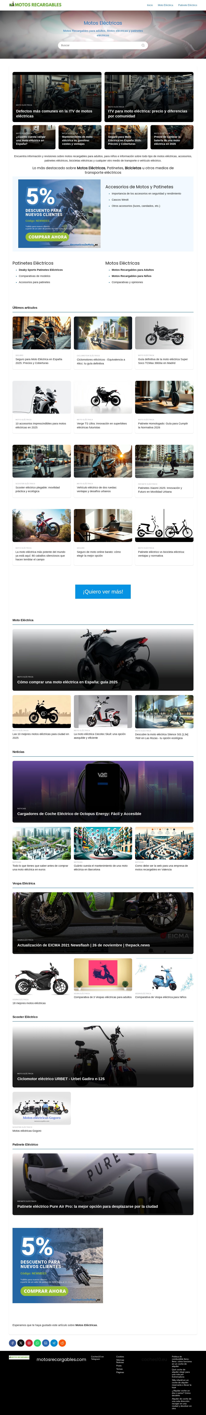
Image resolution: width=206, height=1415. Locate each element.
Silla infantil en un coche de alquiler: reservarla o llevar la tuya (181, 1384)
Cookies (120, 1356)
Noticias (18, 751)
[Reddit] (62, 1343)
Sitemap (120, 1360)
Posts (119, 1365)
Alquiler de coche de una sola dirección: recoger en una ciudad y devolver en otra (182, 1404)
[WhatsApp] (37, 1343)
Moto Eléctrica (165, 5)
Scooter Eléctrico (25, 1017)
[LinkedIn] (45, 1343)
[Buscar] (142, 45)
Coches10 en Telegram (97, 1357)
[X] (20, 1343)
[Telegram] (54, 1343)
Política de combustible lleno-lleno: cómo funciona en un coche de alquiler (182, 1361)
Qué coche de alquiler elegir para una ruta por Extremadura (181, 1373)
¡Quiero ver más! (103, 592)
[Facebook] (12, 1343)
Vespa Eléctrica (24, 883)
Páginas (120, 1372)
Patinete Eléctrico (187, 5)
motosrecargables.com (61, 1359)
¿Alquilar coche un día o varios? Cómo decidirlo (181, 1393)
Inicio (150, 5)
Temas (119, 1369)
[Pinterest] (29, 1343)
